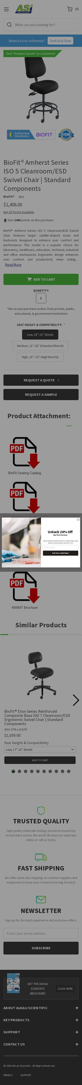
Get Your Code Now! (60, 553)
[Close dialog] (78, 519)
